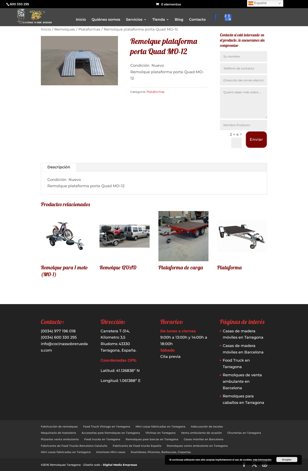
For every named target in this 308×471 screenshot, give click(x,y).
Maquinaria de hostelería (58, 432)
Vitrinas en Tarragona (160, 432)
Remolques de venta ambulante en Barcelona (242, 381)
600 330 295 (19, 4)
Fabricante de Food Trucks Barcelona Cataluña (74, 445)
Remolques (64, 29)
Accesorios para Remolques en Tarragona (111, 432)
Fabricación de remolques (59, 426)
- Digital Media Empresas (119, 464)
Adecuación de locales (207, 426)
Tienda (158, 20)
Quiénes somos (106, 20)
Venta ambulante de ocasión (201, 432)
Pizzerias (163, 67)
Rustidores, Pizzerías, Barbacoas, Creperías (161, 452)
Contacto (197, 20)
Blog (179, 20)
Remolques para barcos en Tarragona (152, 439)
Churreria (164, 55)
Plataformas (89, 29)
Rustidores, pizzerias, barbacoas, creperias (184, 73)
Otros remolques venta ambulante (180, 61)
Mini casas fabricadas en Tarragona (160, 426)
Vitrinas (163, 79)
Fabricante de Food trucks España (137, 445)
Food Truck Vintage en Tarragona (106, 426)
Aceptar (287, 459)
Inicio (81, 20)
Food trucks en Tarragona (102, 439)
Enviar (256, 139)
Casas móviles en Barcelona (203, 439)
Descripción (58, 167)
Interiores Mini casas (110, 452)
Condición (140, 65)
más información (262, 459)
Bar (160, 44)
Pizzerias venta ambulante (60, 439)
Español (260, 3)
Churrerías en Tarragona (244, 432)
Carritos (163, 49)
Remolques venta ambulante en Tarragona (197, 445)
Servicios (134, 20)
